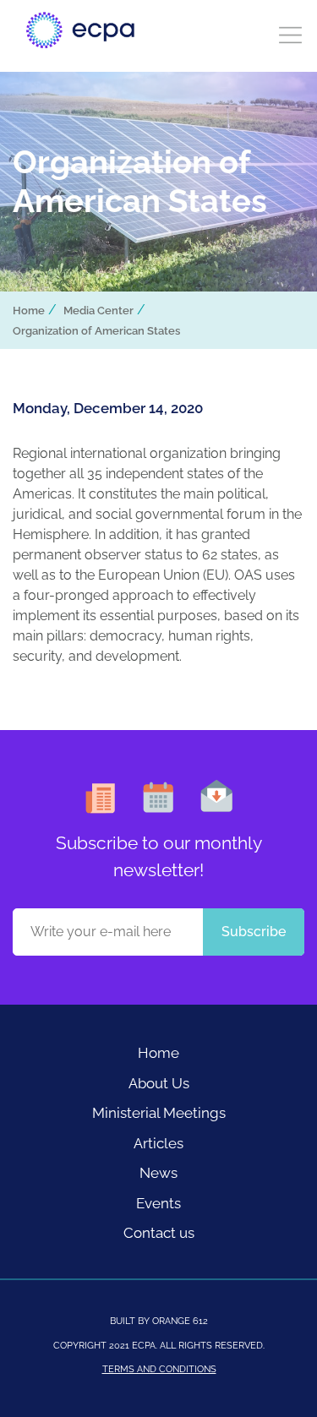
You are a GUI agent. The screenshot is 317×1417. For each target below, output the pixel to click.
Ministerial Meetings (159, 1112)
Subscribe (253, 932)
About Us (158, 1083)
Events (158, 1203)
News (158, 1172)
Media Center (98, 310)
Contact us (158, 1232)
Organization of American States (96, 330)
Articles (158, 1143)
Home (29, 310)
